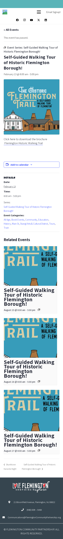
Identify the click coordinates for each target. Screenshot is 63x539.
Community (31, 219)
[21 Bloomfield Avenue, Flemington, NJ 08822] (11, 502)
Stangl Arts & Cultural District (34, 223)
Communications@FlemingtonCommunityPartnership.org (34, 517)
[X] (38, 20)
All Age (7, 219)
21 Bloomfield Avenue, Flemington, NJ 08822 (34, 502)
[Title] (4, 12)
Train (6, 227)
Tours (52, 223)
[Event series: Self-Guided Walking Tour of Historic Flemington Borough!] (39, 310)
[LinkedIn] (45, 20)
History (7, 223)
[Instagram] (24, 20)
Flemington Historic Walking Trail (23, 143)
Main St (15, 223)
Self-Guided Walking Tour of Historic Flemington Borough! (29, 296)
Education (43, 219)
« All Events (11, 30)
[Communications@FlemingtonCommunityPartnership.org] (5, 517)
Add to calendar (19, 164)
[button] (39, 12)
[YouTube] (31, 20)
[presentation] (30, 266)
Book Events (17, 219)
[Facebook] (17, 20)
